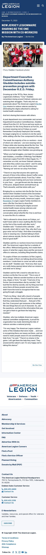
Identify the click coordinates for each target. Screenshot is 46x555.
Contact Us (9, 491)
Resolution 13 (8, 201)
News (25, 12)
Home (3, 12)
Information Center (14, 12)
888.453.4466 (10, 489)
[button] (38, 6)
